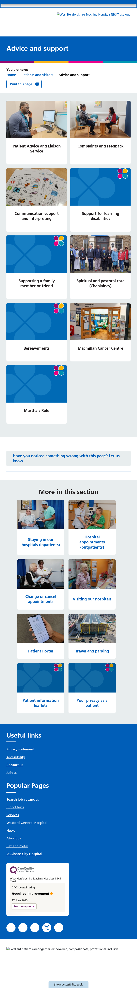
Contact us (14, 765)
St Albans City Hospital (24, 854)
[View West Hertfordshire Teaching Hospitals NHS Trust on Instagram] (22, 927)
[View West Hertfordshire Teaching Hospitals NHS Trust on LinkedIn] (34, 927)
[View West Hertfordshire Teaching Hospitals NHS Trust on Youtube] (58, 927)
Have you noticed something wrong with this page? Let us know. (66, 458)
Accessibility (15, 757)
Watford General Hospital (26, 823)
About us (13, 838)
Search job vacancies (22, 799)
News (10, 831)
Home (11, 75)
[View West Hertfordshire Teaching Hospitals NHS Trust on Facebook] (11, 927)
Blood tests (15, 807)
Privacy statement (20, 749)
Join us (11, 773)
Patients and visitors (37, 75)
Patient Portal (17, 846)
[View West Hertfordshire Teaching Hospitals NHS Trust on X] (46, 927)
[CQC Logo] (22, 873)
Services (12, 815)
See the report (22, 906)
